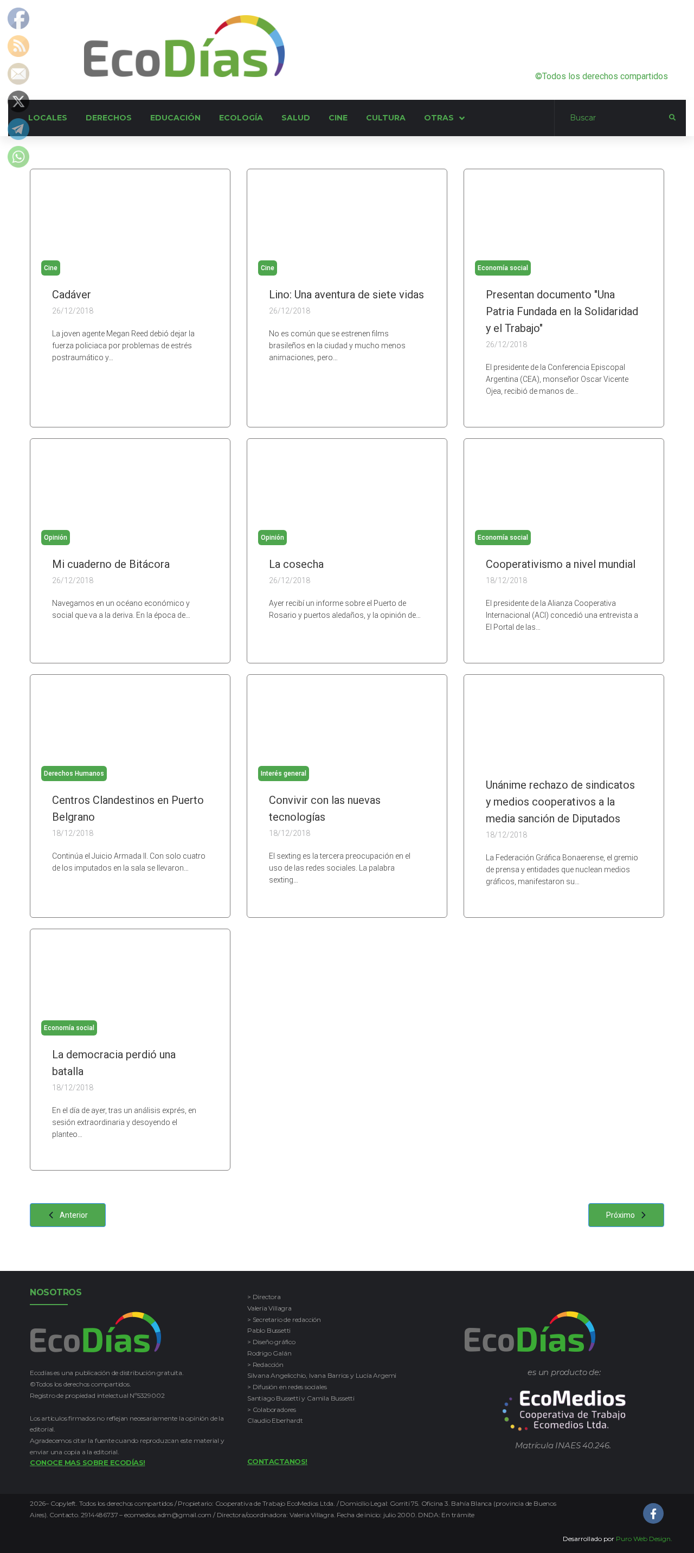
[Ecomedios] (564, 1410)
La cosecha (296, 564)
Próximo (620, 1215)
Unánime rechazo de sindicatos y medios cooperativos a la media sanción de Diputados (560, 801)
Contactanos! (277, 1461)
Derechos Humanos (74, 773)
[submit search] (672, 117)
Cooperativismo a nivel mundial (560, 564)
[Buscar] (612, 118)
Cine (50, 268)
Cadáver (71, 294)
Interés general (283, 773)
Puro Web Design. (644, 1539)
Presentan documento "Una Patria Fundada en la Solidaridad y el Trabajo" (562, 311)
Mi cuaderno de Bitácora (111, 564)
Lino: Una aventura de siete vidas (346, 294)
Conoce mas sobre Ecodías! (87, 1462)
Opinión (55, 537)
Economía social (503, 268)
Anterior (74, 1215)
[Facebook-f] (653, 1513)
